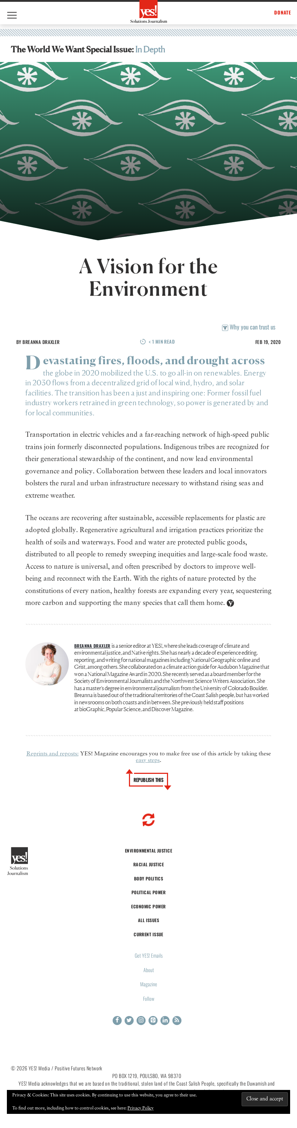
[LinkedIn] (165, 1020)
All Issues (148, 920)
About (148, 970)
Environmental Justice (148, 850)
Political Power (148, 892)
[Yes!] (148, 11)
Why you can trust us (251, 326)
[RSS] (176, 1020)
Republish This (149, 779)
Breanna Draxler (40, 341)
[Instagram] (141, 1020)
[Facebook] (117, 1020)
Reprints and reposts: (52, 754)
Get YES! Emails (149, 955)
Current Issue (148, 934)
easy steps (148, 760)
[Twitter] (129, 1020)
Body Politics (148, 878)
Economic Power (148, 906)
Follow (148, 998)
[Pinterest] (153, 1020)
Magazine (148, 984)
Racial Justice (148, 864)
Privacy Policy (140, 1108)
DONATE (282, 12)
